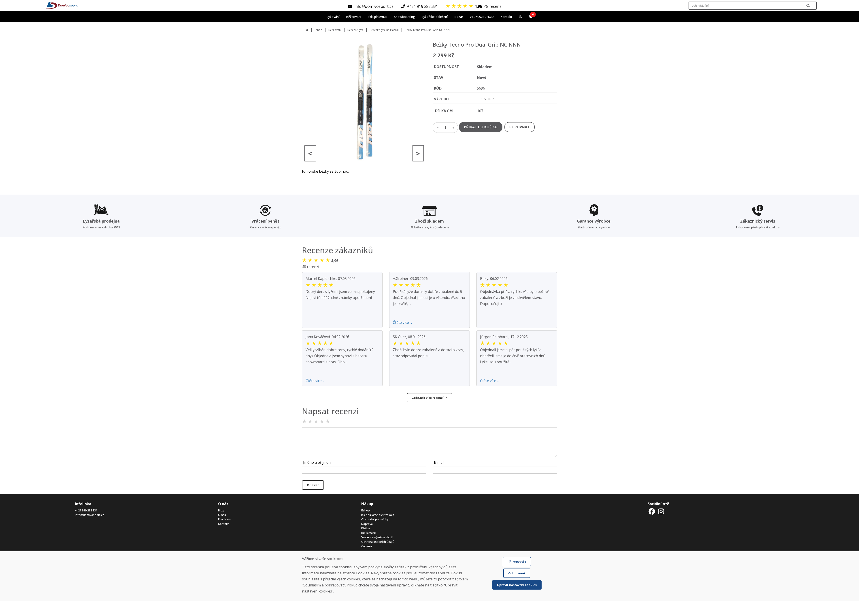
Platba (365, 528)
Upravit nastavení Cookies (517, 585)
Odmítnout (516, 573)
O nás (222, 515)
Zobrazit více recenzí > (429, 398)
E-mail (439, 462)
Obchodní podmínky (375, 519)
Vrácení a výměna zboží (377, 537)
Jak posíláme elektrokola (377, 515)
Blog (221, 510)
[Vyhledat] (808, 6)
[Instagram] (661, 511)
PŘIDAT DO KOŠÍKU (481, 126)
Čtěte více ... (402, 322)
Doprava (367, 524)
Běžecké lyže (355, 30)
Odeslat (313, 485)
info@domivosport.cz (89, 515)
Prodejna (224, 519)
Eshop (318, 30)
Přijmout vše (517, 562)
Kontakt (506, 17)
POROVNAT (519, 126)
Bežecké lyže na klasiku (384, 30)
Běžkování (334, 30)
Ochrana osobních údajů (377, 542)
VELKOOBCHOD (482, 17)
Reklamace (368, 533)
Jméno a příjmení (317, 462)
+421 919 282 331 (86, 510)
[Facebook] (652, 511)
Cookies (366, 546)
